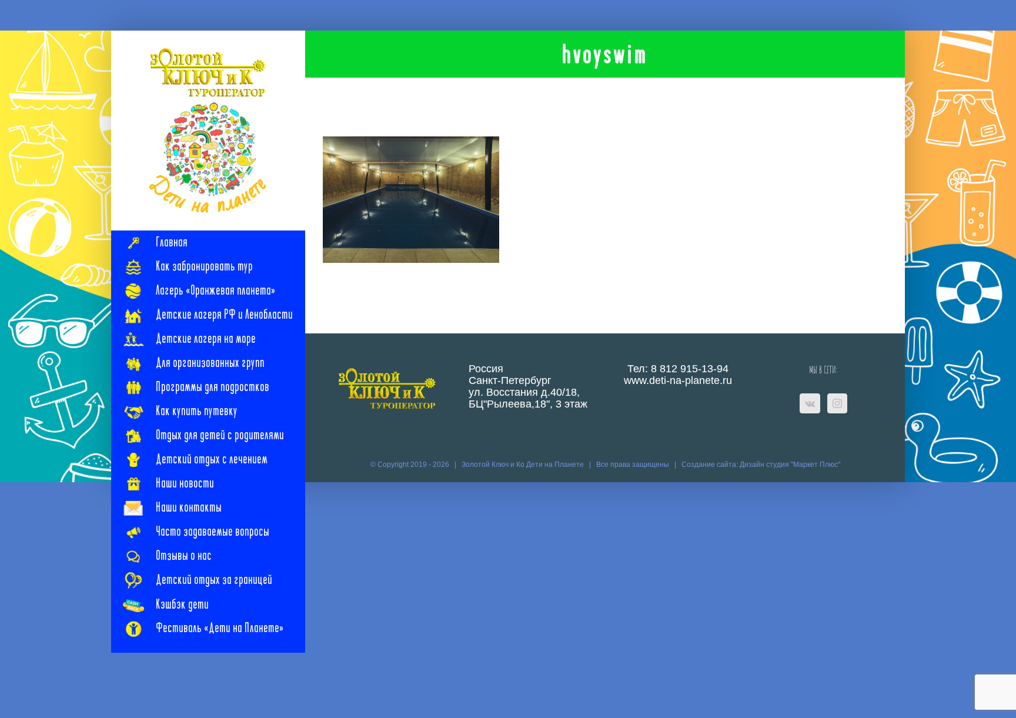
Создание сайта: (710, 464)
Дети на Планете (555, 464)
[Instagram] (837, 403)
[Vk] (810, 403)
